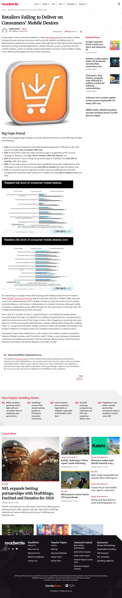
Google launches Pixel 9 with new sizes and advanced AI (96, 46)
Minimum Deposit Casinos (81, 567)
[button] (119, 3)
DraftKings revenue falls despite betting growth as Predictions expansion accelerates (38, 410)
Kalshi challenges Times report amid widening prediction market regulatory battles (74, 464)
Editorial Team (34, 553)
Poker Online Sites (81, 555)
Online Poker (56, 557)
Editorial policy (22, 359)
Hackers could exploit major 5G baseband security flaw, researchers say (97, 62)
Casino (36, 4)
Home (4, 10)
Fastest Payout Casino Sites (83, 560)
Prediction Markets (69, 457)
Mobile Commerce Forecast (19, 298)
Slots (53, 4)
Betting (45, 4)
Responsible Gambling (106, 549)
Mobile (79, 379)
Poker (61, 4)
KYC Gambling (103, 557)
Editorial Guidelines (36, 557)
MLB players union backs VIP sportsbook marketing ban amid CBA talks (75, 498)
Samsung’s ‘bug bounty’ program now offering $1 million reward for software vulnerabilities (95, 81)
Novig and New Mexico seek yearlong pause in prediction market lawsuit (105, 503)
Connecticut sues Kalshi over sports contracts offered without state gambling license (104, 491)
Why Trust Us (33, 549)
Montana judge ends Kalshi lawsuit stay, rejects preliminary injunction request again (105, 464)
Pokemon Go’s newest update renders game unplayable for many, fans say (101, 100)
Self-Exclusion (103, 553)
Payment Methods (59, 553)
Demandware (52, 37)
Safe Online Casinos (82, 552)
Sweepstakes (71, 4)
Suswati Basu (7, 503)
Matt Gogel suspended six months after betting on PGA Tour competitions (104, 478)
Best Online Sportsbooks (79, 546)
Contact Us (32, 561)
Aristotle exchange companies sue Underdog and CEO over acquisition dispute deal (86, 410)
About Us (32, 545)
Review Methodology (106, 545)
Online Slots (56, 561)
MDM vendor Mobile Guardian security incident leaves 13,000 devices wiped (101, 113)
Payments (82, 4)
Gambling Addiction (105, 561)
